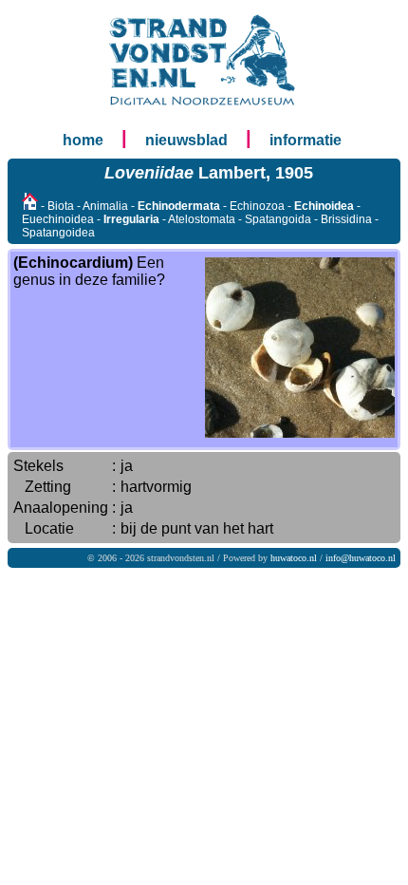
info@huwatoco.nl (360, 558)
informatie (305, 140)
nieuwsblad (186, 140)
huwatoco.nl (293, 558)
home (83, 140)
